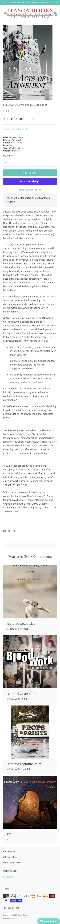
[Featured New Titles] (30, 591)
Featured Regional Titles (23, 764)
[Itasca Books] (30, 13)
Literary (19, 104)
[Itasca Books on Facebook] (5, 908)
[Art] (30, 802)
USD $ (6, 889)
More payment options (30, 189)
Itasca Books (23, 915)
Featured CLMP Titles (21, 693)
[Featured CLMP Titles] (30, 661)
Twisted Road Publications (17, 129)
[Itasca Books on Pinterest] (9, 908)
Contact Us (8, 876)
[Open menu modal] (5, 13)
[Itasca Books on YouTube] (17, 908)
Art (8, 834)
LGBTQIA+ (8, 104)
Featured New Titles (20, 623)
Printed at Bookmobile (35, 104)
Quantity (7, 155)
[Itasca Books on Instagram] (13, 908)
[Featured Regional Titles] (30, 732)
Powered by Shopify (11, 918)
